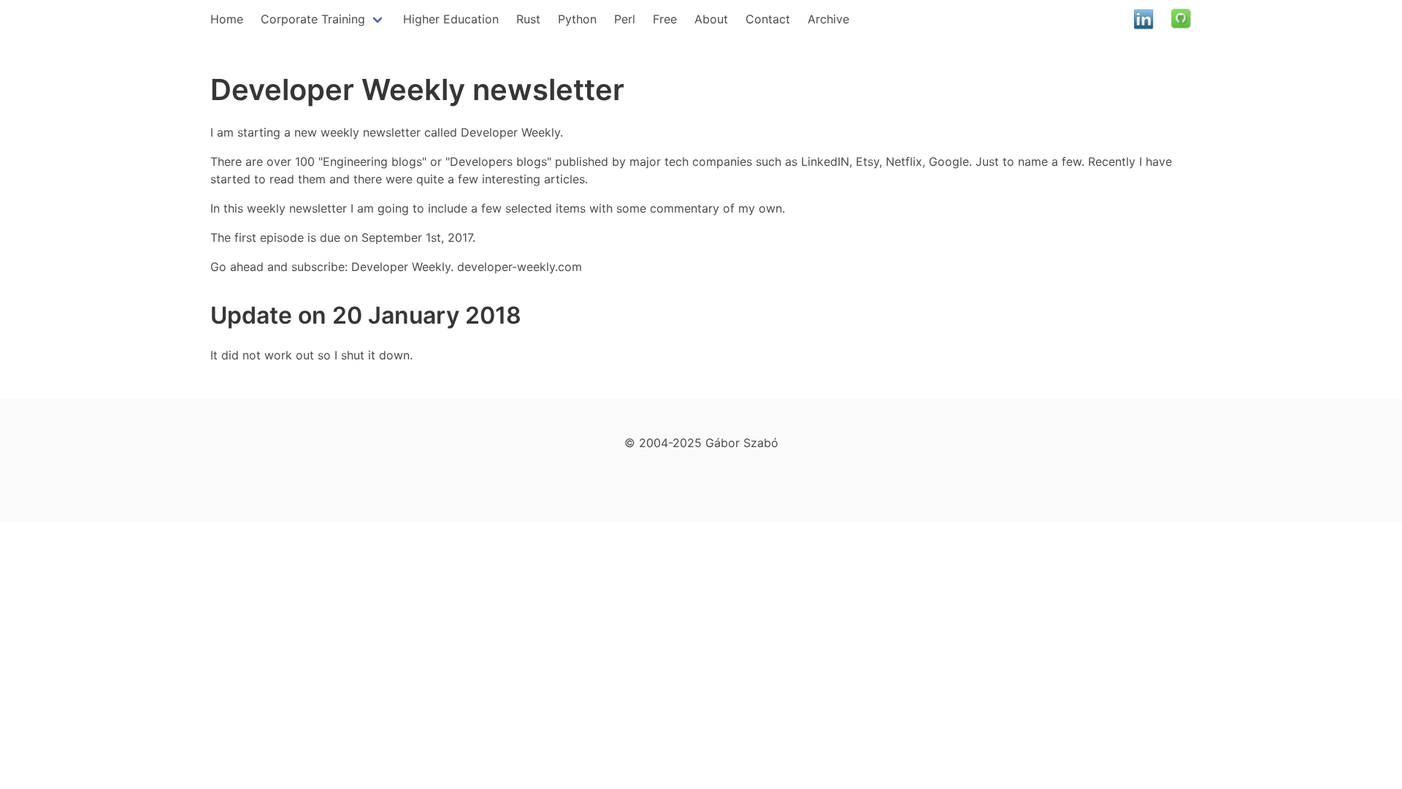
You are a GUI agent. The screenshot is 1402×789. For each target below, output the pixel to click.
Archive (828, 19)
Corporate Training (313, 19)
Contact (768, 19)
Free (665, 19)
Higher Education (451, 19)
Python (577, 19)
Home (226, 19)
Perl (624, 19)
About (711, 19)
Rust (528, 19)
